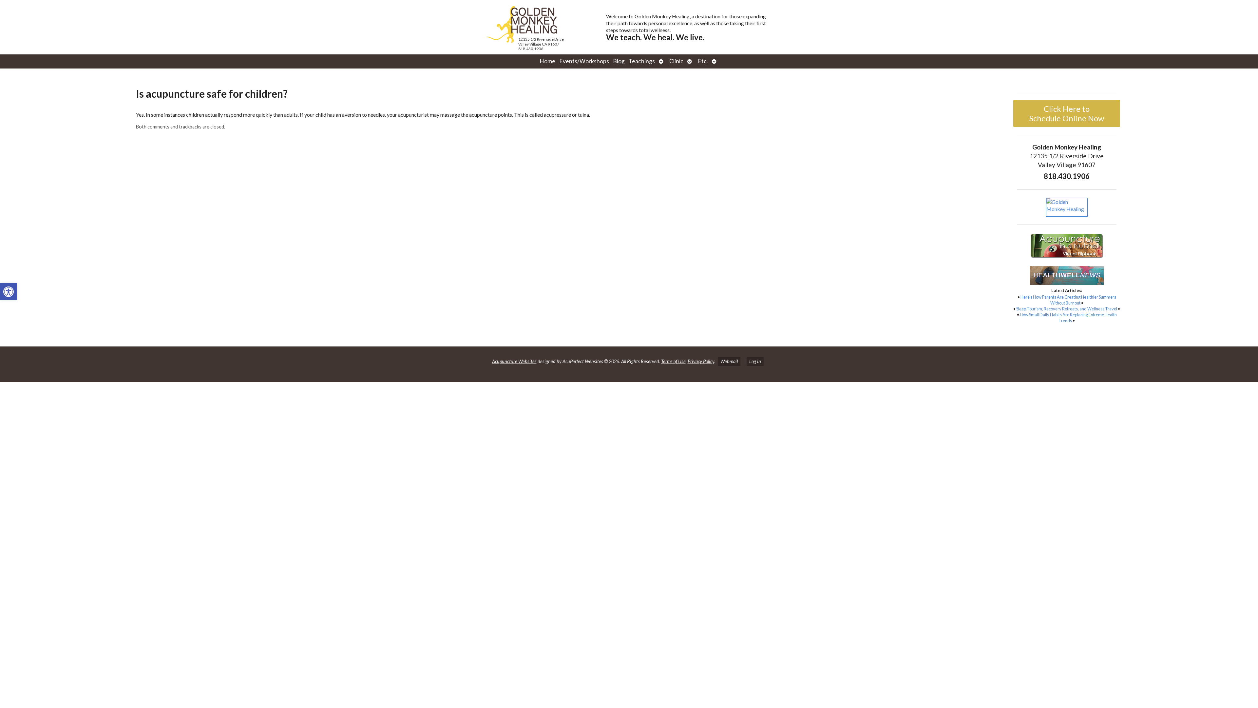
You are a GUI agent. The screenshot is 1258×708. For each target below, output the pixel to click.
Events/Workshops (584, 61)
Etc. (703, 61)
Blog (619, 61)
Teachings (642, 61)
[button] (8, 291)
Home (547, 61)
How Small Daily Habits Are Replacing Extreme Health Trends (1068, 317)
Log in (755, 361)
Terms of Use (673, 361)
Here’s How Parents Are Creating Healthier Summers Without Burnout (1068, 299)
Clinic (676, 61)
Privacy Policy (701, 361)
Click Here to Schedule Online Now (1066, 113)
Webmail (729, 361)
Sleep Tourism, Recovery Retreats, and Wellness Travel (1066, 308)
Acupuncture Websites (514, 361)
